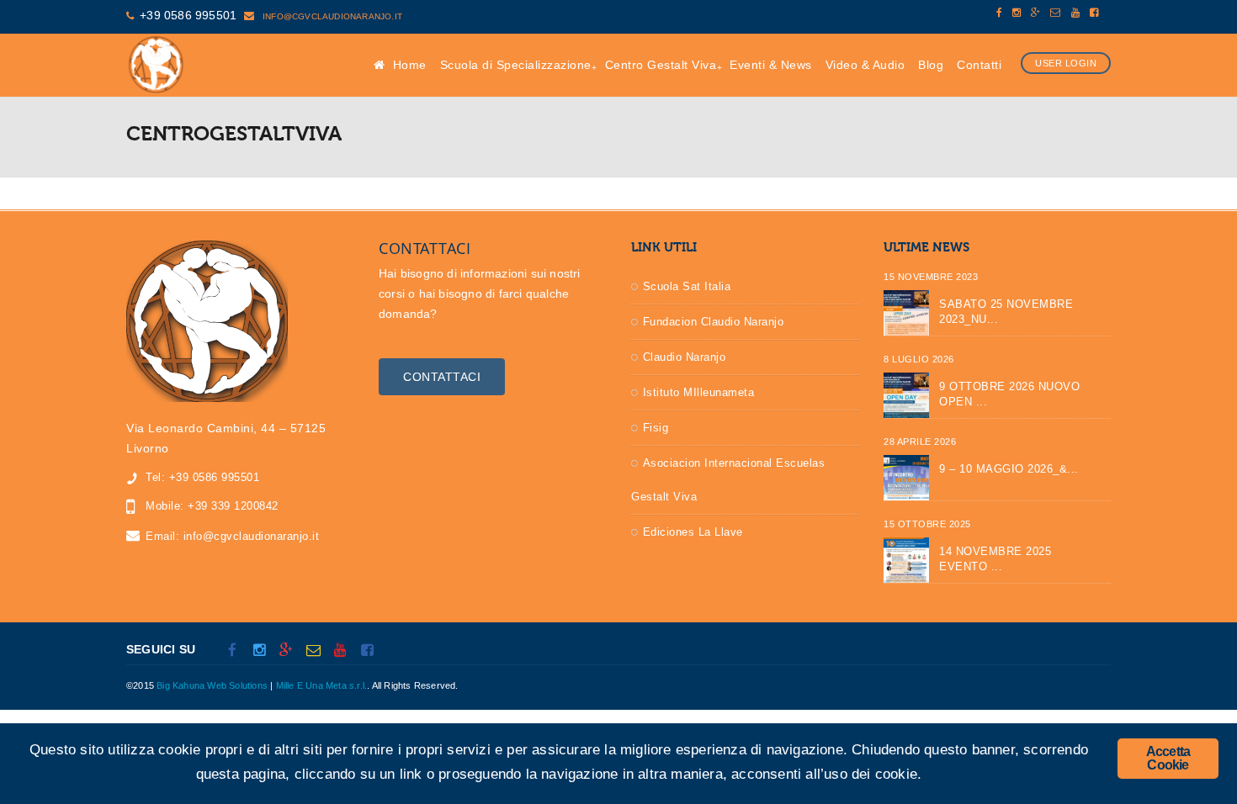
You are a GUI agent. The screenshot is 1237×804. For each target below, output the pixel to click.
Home (408, 64)
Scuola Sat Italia (687, 286)
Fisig (656, 427)
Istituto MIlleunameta (699, 392)
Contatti (979, 64)
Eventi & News (771, 64)
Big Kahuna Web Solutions (212, 685)
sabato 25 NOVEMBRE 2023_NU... (1006, 311)
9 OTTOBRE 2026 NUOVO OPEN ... (1009, 394)
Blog (930, 64)
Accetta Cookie (1168, 758)
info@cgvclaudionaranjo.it (331, 16)
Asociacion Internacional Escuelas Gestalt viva (728, 480)
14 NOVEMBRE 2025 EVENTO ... (995, 559)
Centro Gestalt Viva (661, 64)
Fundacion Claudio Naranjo (713, 321)
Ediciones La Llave (693, 532)
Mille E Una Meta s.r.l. (322, 685)
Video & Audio (865, 64)
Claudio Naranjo (684, 357)
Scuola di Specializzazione (516, 64)
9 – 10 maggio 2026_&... (1009, 469)
